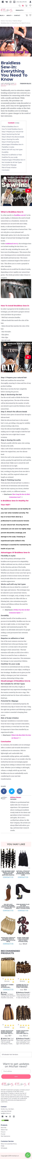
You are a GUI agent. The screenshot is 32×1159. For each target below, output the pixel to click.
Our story (9, 21)
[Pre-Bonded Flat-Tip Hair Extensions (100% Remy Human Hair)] (23, 892)
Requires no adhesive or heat (12, 155)
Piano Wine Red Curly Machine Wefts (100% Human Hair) (23, 939)
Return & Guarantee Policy (9, 1144)
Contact (17, 15)
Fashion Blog (17, 21)
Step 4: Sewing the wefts (10, 139)
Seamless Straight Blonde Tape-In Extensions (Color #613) (8, 939)
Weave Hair (4, 1130)
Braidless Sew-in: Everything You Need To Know (15, 23)
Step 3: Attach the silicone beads (13, 137)
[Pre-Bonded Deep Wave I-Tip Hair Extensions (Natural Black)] (8, 858)
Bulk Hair (3, 1127)
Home (3, 21)
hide (17, 123)
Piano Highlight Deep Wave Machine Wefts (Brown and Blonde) (22, 1032)
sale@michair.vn (6, 1113)
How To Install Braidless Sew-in (12, 129)
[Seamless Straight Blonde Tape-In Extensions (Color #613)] (8, 925)
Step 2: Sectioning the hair (11, 134)
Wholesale (4, 1148)
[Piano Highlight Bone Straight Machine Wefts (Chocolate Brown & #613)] (8, 1012)
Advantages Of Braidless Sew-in (12, 144)
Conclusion (5, 170)
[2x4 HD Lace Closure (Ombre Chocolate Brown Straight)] (8, 892)
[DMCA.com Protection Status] (5, 1120)
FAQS (2, 1146)
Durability (5, 152)
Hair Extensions (5, 1136)
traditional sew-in (11, 243)
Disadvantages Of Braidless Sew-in (13, 160)
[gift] (23, 5)
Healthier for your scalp (9, 157)
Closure (3, 1132)
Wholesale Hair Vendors (10, 1054)
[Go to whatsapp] (28, 1155)
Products (19, 10)
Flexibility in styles (8, 147)
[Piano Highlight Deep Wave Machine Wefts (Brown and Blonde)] (23, 1012)
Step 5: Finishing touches (10, 142)
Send (16, 1076)
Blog (2, 15)
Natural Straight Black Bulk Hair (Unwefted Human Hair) (23, 873)
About (8, 15)
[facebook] (4, 791)
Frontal (3, 1134)
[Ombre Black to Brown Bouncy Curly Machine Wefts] (23, 966)
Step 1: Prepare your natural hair (12, 132)
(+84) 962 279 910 (21, 2)
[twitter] (12, 791)
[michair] (15, 1084)
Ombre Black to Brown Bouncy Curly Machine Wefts (22, 986)
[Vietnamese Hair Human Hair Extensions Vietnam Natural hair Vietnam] (8, 10)
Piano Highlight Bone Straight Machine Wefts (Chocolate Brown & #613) (7, 1032)
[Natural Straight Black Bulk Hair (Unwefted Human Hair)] (23, 858)
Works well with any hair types (12, 149)
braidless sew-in (20, 215)
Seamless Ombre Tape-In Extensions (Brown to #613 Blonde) (7, 986)
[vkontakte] (20, 791)
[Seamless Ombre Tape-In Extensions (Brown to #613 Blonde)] (8, 966)
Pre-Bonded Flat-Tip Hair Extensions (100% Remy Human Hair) (23, 906)
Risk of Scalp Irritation (9, 167)
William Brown (15, 797)
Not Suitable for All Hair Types (12, 162)
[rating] (13, 979)
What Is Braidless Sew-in (10, 126)
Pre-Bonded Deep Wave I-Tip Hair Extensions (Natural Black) (8, 873)
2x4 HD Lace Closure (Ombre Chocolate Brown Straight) (8, 906)
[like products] (30, 6)
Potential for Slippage (9, 165)
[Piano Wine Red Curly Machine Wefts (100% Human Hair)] (23, 925)
